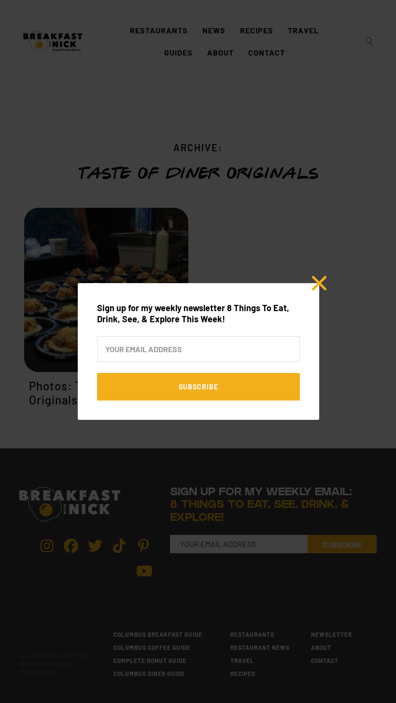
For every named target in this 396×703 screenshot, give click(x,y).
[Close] (319, 283)
